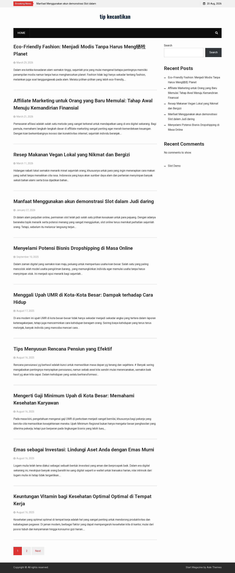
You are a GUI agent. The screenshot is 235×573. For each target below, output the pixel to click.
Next (38, 551)
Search (168, 45)
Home (21, 33)
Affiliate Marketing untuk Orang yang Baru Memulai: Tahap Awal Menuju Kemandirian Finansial (193, 92)
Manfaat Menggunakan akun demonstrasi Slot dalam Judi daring (83, 201)
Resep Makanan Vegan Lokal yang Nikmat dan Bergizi (71, 154)
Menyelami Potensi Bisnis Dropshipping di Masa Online (73, 248)
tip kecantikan (115, 16)
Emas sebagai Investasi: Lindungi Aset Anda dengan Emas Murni (83, 449)
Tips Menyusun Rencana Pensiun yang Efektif (62, 349)
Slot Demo (174, 165)
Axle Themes (214, 567)
